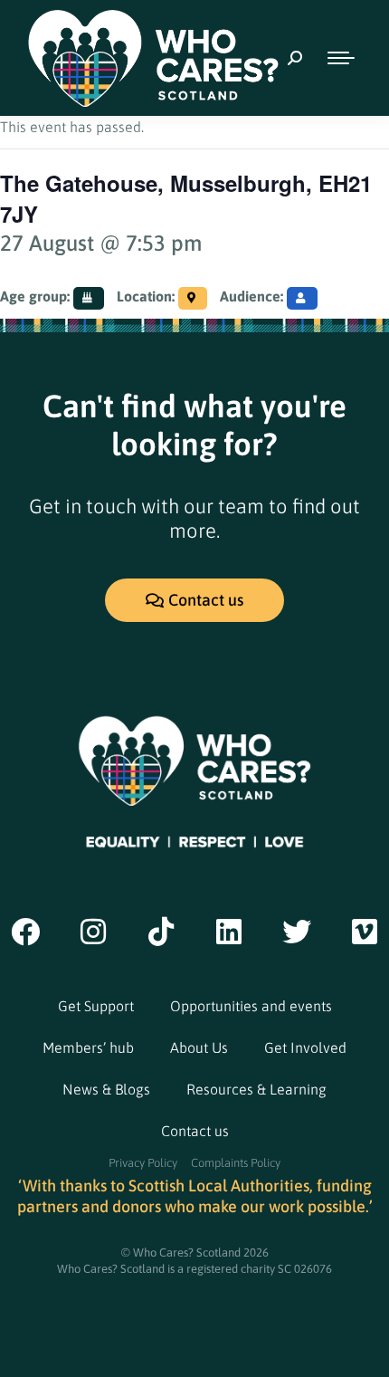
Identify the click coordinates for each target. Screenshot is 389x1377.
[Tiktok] (161, 931)
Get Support (96, 1006)
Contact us (195, 1131)
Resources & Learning (256, 1089)
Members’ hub (88, 1047)
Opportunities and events (251, 1006)
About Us (199, 1047)
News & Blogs (106, 1089)
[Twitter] (296, 931)
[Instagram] (93, 931)
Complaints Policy (235, 1163)
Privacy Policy (143, 1163)
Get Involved (305, 1047)
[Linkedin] (229, 931)
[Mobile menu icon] (341, 58)
